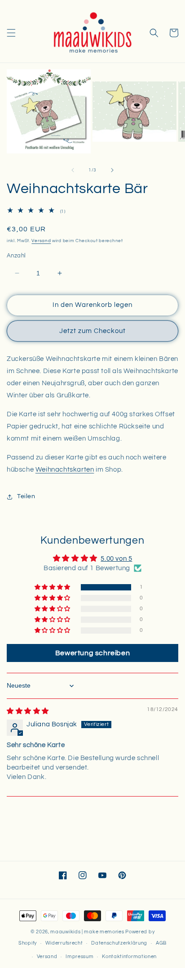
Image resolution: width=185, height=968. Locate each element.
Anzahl (16, 255)
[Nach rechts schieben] (112, 170)
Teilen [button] (26, 496)
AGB (161, 943)
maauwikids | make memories (87, 931)
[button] (11, 33)
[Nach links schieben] (73, 170)
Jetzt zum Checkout (92, 331)
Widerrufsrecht (64, 943)
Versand (41, 241)
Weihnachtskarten (64, 469)
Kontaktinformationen (129, 956)
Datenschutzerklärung (119, 943)
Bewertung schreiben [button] (92, 653)
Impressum (79, 956)
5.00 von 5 (116, 558)
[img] (28, 711)
